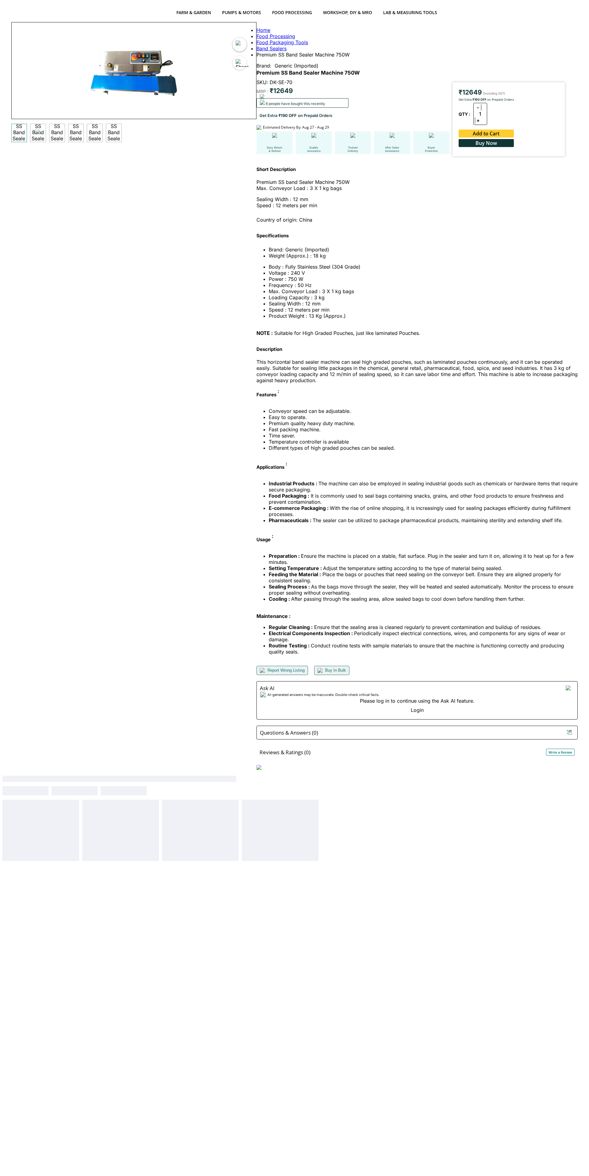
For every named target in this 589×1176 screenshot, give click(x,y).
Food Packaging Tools (282, 42)
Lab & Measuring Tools (410, 12)
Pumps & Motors (241, 12)
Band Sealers (271, 48)
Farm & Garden (193, 12)
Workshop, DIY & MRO (347, 12)
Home (263, 30)
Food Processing (292, 12)
